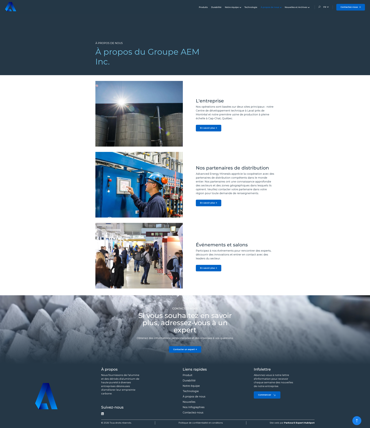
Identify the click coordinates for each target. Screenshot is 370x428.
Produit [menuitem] (187, 375)
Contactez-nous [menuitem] (193, 412)
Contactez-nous (349, 7)
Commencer (264, 395)
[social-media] (102, 414)
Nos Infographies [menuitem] (194, 407)
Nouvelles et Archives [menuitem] (296, 7)
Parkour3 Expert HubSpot (299, 422)
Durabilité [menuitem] (216, 7)
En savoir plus (207, 128)
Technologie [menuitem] (250, 7)
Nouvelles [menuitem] (189, 401)
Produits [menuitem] (203, 7)
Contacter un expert (184, 349)
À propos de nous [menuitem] (270, 7)
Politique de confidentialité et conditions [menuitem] (200, 422)
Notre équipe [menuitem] (232, 7)
